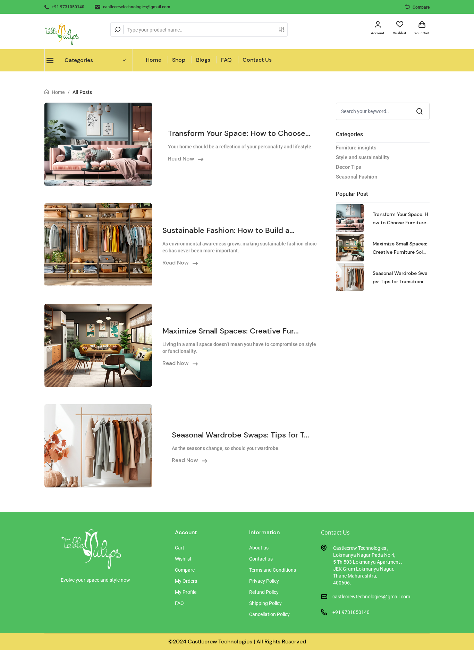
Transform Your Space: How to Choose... (239, 133)
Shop (178, 59)
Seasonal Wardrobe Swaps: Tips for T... (240, 435)
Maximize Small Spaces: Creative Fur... (230, 331)
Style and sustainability (362, 157)
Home (153, 59)
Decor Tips (348, 167)
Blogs (203, 59)
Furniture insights (356, 147)
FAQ (226, 59)
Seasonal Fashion (356, 177)
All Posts (82, 92)
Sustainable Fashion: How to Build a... (228, 230)
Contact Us (257, 59)
